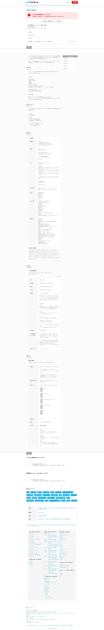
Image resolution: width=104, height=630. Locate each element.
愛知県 (55, 551)
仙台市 (50, 538)
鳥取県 (50, 561)
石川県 (53, 550)
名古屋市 (56, 554)
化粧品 (68, 497)
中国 (45, 561)
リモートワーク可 (47, 584)
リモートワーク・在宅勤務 (55, 500)
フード (61, 547)
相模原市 (56, 545)
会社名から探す (62, 564)
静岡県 (53, 551)
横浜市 (50, 545)
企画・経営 (31, 535)
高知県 (50, 567)
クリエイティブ (32, 545)
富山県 (50, 550)
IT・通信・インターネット (64, 533)
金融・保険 (61, 550)
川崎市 (53, 545)
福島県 (55, 536)
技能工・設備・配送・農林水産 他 (35, 554)
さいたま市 (50, 544)
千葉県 (53, 541)
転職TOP (27, 5)
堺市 (55, 559)
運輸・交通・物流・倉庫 (63, 554)
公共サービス (32, 556)
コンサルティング (62, 551)
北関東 (46, 539)
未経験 (68, 500)
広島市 (53, 564)
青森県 (50, 535)
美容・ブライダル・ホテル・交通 (35, 539)
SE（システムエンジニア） (67, 492)
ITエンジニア (32, 548)
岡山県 (55, 561)
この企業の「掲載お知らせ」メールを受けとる (52, 21)
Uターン (56, 611)
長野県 (55, 547)
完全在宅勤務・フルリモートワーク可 (50, 582)
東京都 (55, 541)
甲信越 (46, 547)
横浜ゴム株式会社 (69, 5)
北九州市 (50, 573)
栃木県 (53, 539)
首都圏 (46, 541)
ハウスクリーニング (42, 497)
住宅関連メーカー (62, 538)
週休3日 (52, 492)
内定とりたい (58, 492)
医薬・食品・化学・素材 (33, 553)
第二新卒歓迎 (47, 578)
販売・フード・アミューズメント (35, 538)
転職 (27, 616)
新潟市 (50, 548)
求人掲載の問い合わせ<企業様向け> (53, 625)
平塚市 (43, 512)
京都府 (53, 556)
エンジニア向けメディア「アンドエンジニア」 (69, 613)
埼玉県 (50, 541)
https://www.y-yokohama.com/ (44, 348)
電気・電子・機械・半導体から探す (34, 5)
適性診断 (51, 611)
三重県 (50, 553)
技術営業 (28, 497)
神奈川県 (39, 512)
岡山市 (50, 564)
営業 (30, 533)
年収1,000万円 (46, 492)
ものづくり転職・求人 (39, 619)
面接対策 (46, 613)
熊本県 (50, 570)
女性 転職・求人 (46, 619)
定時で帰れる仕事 (30, 500)
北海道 (46, 533)
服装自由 (46, 590)
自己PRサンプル (42, 611)
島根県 (53, 561)
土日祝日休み (74, 500)
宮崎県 (55, 570)
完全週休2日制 (47, 587)
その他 (61, 559)
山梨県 (53, 547)
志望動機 (47, 611)
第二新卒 (63, 500)
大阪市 (53, 559)
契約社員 (31, 562)
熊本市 (56, 573)
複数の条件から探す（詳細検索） (65, 565)
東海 (45, 551)
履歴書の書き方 (29, 611)
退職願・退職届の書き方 (30, 613)
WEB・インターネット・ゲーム (34, 547)
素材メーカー (62, 536)
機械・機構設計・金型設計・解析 (52, 5)
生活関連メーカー (62, 539)
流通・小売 (61, 545)
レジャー (61, 544)
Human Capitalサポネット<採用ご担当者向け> (67, 625)
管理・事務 (31, 536)
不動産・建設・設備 (63, 553)
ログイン (69, 2)
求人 (30, 616)
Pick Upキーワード (35, 616)
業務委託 (31, 564)
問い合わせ (45, 625)
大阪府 (55, 556)
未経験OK (46, 593)
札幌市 (50, 533)
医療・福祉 (31, 541)
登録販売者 (35, 497)
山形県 (53, 536)
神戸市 (58, 559)
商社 (60, 541)
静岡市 (50, 554)
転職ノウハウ (51, 613)
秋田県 (50, 536)
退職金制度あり (47, 588)
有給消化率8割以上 (48, 581)
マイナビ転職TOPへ (30, 607)
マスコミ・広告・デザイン (64, 548)
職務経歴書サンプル (36, 611)
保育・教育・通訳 (32, 542)
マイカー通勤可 (47, 591)
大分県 (53, 570)
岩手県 (53, 535)
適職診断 (39, 613)
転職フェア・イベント (57, 613)
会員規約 (28, 625)
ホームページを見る (44, 426)
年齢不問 (39, 492)
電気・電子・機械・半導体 (43, 5)
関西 (45, 556)
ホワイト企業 (33, 492)
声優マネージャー (51, 497)
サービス (61, 542)
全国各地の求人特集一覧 (63, 567)
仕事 (43, 613)
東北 (45, 535)
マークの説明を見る (58, 261)
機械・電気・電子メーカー (64, 535)
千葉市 (54, 544)
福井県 (55, 550)
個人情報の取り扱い (34, 625)
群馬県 (55, 539)
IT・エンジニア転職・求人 (31, 619)
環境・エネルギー (62, 556)
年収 (36, 613)
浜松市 (53, 554)
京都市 (50, 559)
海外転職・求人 (53, 619)
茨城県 (50, 539)
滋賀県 (50, 556)
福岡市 (53, 573)
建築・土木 (31, 551)
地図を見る (42, 433)
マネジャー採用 (47, 596)
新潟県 (50, 547)
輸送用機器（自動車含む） (42, 515)
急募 (45, 579)
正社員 (47, 500)
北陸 (45, 550)
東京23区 (57, 544)
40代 (28, 492)
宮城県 (55, 535)
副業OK (46, 585)
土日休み (31, 622)
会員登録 (74, 2)
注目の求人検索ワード (39, 500)
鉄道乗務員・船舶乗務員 (61, 497)
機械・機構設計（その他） (62, 5)
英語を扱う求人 (36, 622)
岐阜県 (50, 551)
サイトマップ (40, 625)
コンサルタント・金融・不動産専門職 (35, 544)
